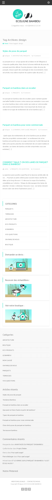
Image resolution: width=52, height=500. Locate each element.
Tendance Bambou (9, 400)
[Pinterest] (29, 489)
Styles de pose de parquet (15, 51)
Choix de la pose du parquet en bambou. (17, 425)
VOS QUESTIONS (24, 169)
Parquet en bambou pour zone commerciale (23, 125)
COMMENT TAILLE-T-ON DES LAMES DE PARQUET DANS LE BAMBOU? (25, 163)
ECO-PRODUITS (11, 224)
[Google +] (26, 489)
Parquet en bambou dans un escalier (19, 88)
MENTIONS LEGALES (18, 481)
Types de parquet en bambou (13, 415)
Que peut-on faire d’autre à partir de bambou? (19, 410)
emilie (6, 169)
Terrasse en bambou (10, 430)
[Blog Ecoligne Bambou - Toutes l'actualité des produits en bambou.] (26, 21)
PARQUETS (26, 55)
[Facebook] (22, 489)
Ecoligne (7, 55)
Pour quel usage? (17, 452)
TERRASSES (9, 214)
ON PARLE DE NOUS (12, 239)
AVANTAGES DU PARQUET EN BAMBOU (29, 444)
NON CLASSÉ (25, 129)
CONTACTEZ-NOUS (33, 481)
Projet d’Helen (22, 448)
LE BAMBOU (17, 129)
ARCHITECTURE (18, 55)
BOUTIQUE (9, 244)
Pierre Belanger (8, 456)
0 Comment (37, 55)
